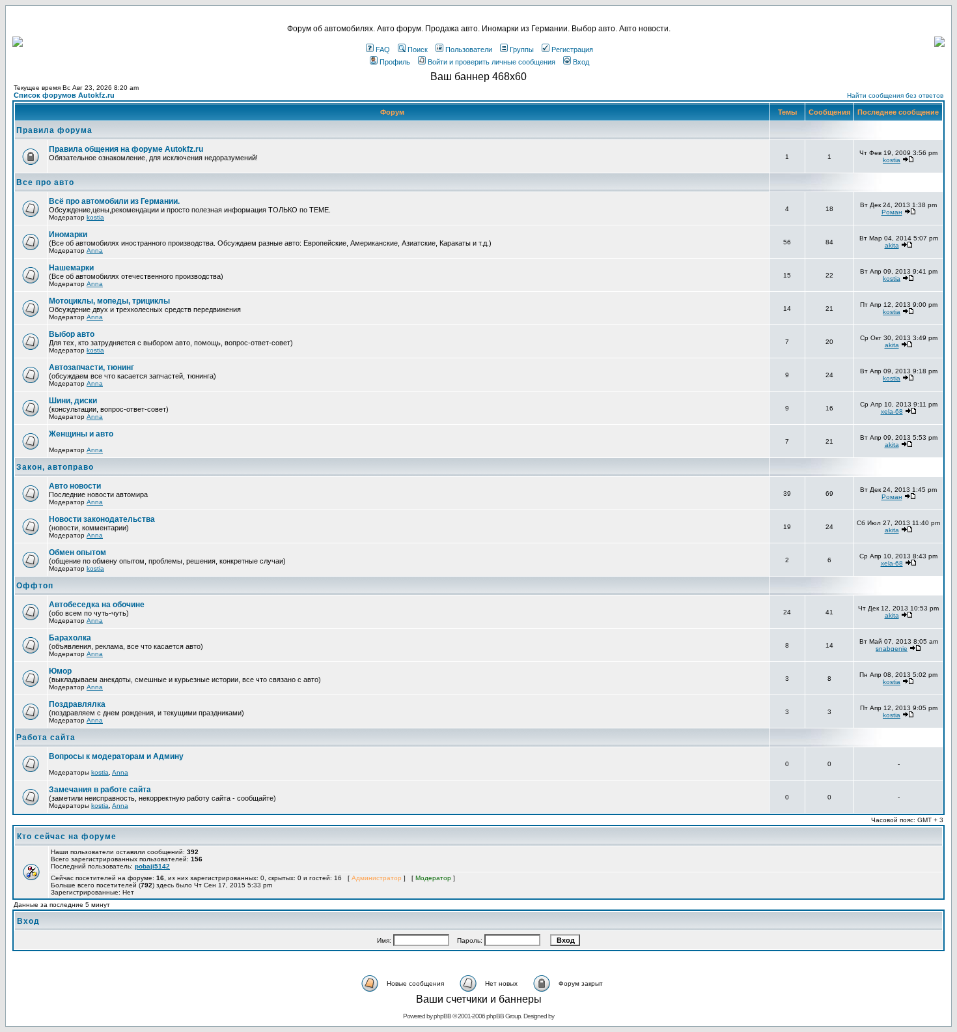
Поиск (418, 49)
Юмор (60, 671)
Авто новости (75, 486)
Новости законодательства (102, 519)
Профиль (395, 62)
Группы (522, 49)
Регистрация (572, 49)
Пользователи (468, 49)
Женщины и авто (81, 433)
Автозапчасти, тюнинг (91, 367)
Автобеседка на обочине (97, 604)
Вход (581, 62)
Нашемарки (71, 267)
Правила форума (54, 130)
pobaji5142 (152, 866)
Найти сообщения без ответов (895, 95)
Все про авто (45, 182)
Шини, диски (73, 400)
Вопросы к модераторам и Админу (116, 756)
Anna (95, 250)
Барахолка (70, 637)
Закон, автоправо (55, 467)
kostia (891, 160)
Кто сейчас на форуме (67, 836)
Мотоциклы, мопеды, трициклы (109, 301)
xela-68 (892, 411)
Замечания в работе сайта (100, 789)
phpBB (442, 1016)
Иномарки (68, 234)
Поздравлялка (77, 704)
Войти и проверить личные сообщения (491, 62)
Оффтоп (34, 585)
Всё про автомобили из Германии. (114, 201)
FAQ (383, 49)
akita (892, 245)
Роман (891, 212)
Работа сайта (46, 737)
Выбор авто (71, 334)
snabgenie (892, 648)
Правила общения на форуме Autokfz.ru (126, 149)
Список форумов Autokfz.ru (64, 95)
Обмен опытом (77, 552)
